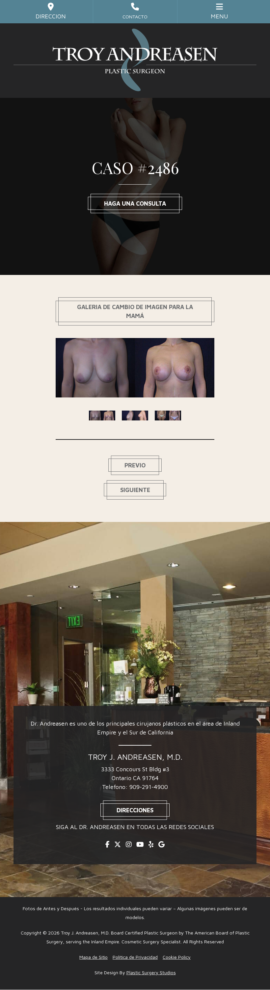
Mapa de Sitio (93, 957)
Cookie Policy (177, 957)
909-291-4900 (148, 786)
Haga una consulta (135, 203)
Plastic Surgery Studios (151, 972)
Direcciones (135, 810)
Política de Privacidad (135, 957)
